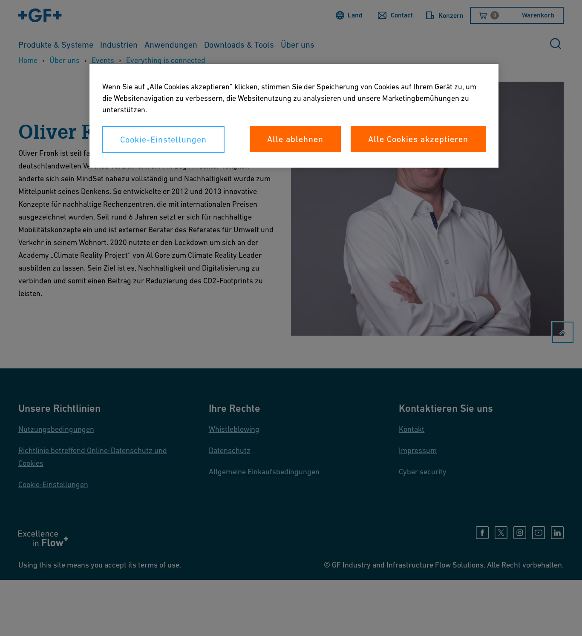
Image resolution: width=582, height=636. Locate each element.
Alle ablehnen (295, 139)
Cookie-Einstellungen (163, 139)
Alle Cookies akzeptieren (418, 139)
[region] (293, 116)
